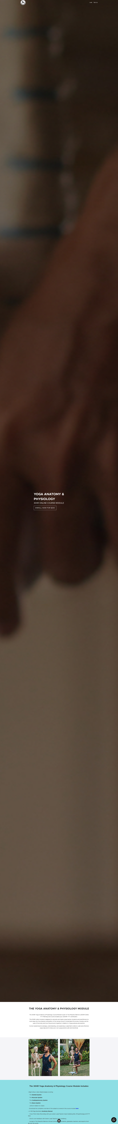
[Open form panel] (59, 1120)
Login (90, 2)
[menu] (93, 2)
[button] (113, 1119)
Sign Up (96, 2)
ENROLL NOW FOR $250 (45, 508)
